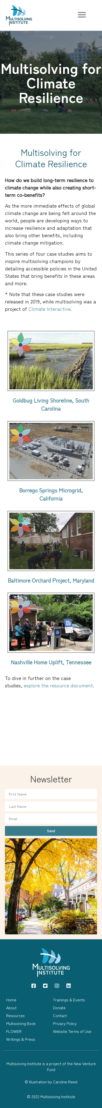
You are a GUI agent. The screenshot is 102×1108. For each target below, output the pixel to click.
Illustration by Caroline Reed (53, 1082)
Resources (15, 1015)
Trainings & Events (69, 1000)
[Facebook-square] (34, 986)
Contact (60, 1015)
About (11, 1007)
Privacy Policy (65, 1023)
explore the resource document (58, 685)
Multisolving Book (21, 1023)
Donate (59, 1007)
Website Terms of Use (72, 1031)
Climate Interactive (49, 308)
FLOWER (14, 1031)
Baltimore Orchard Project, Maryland (51, 580)
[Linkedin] (69, 986)
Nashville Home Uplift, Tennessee (51, 662)
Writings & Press (20, 1039)
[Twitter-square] (45, 986)
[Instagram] (57, 986)
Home (11, 1000)
